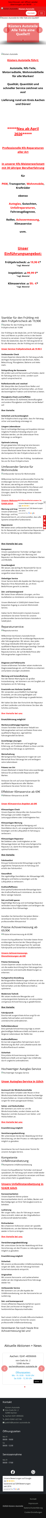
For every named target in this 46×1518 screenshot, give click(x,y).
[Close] (44, 502)
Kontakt (31, 13)
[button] (21, 40)
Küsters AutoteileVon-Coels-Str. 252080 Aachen (12, 1410)
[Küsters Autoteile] (41, 13)
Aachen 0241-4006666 (14, 1416)
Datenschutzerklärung (33, 1508)
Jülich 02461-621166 (13, 1419)
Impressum (33, 1503)
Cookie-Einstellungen (33, 1512)
